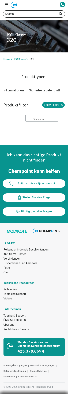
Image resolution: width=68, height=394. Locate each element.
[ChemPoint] (47, 233)
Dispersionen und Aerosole (20, 263)
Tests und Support (14, 294)
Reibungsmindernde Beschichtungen (25, 249)
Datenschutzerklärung (14, 371)
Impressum (9, 376)
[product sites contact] (62, 5)
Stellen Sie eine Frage (36, 197)
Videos (7, 298)
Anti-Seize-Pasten (15, 254)
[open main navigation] (6, 4)
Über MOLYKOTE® (14, 320)
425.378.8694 (30, 351)
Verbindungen (11, 258)
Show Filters (51, 104)
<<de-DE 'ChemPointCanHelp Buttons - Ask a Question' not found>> (36, 183)
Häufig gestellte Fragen (36, 211)
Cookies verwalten (27, 376)
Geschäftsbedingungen (42, 365)
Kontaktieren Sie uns (16, 329)
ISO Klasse (20, 59)
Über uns (8, 324)
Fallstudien (10, 289)
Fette (6, 267)
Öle (5, 272)
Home (6, 59)
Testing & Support (14, 315)
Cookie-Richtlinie (38, 371)
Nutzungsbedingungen (15, 365)
